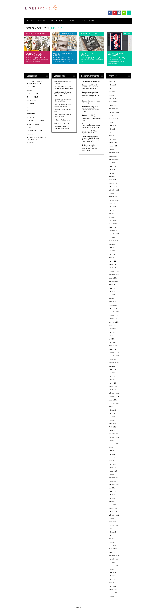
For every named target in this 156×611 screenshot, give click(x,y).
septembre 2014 (114, 566)
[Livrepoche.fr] (41, 14)
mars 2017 (112, 464)
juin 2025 (112, 129)
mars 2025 (112, 139)
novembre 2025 (114, 112)
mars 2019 (112, 383)
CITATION (30, 90)
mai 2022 (112, 254)
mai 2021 (112, 295)
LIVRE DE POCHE (33, 124)
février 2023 (113, 224)
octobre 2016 (113, 481)
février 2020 (113, 346)
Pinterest (114, 13)
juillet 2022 (112, 247)
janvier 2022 (113, 268)
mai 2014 (112, 579)
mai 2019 (112, 376)
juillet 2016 (112, 491)
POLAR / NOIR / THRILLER (35, 131)
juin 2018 (112, 413)
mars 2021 (112, 302)
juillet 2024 (112, 166)
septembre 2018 (114, 403)
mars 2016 (112, 505)
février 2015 (113, 549)
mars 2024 (112, 180)
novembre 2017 (114, 437)
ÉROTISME (127, 33)
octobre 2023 (113, 197)
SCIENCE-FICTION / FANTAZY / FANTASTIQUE (89, 35)
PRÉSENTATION (56, 21)
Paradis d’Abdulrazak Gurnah (63, 54)
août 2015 (112, 528)
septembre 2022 (114, 241)
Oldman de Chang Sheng (62, 123)
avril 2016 (112, 501)
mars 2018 (112, 423)
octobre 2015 (113, 522)
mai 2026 (112, 92)
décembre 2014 (114, 556)
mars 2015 (112, 545)
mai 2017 (112, 457)
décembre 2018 (114, 393)
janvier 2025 (113, 146)
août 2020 (112, 325)
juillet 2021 (112, 288)
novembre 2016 (114, 478)
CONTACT (71, 21)
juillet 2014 (112, 572)
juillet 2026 (112, 85)
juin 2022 (112, 251)
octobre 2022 (113, 237)
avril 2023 (112, 217)
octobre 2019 (113, 359)
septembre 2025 (114, 119)
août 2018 (112, 407)
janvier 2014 (113, 593)
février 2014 (113, 589)
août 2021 (112, 285)
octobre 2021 (113, 278)
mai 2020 (112, 335)
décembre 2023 (114, 190)
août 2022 (112, 244)
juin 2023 (112, 210)
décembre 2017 (114, 434)
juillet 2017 (112, 450)
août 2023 (112, 203)
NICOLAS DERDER (87, 21)
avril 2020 (112, 339)
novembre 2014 (114, 559)
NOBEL (73, 33)
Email (124, 13)
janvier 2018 (113, 430)
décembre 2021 (114, 271)
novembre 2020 (114, 315)
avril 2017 (112, 461)
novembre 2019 (114, 356)
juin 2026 (112, 88)
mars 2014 (112, 586)
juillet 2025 (112, 125)
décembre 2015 (114, 515)
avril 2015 (112, 542)
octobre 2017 (113, 440)
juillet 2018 (112, 410)
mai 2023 (112, 214)
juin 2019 (112, 373)
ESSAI (29, 107)
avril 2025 (112, 136)
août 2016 (112, 488)
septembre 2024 (114, 159)
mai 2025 (112, 132)
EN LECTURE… (32, 100)
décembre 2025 (114, 109)
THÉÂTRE (30, 143)
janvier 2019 (113, 390)
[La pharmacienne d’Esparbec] (119, 50)
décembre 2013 (114, 596)
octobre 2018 (113, 400)
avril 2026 (112, 95)
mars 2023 (112, 220)
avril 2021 (112, 298)
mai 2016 (112, 498)
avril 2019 (112, 379)
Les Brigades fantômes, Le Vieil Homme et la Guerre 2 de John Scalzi (63, 94)
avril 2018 (112, 420)
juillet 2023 (112, 207)
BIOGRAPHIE (31, 87)
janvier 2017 (113, 471)
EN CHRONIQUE (32, 97)
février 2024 (113, 183)
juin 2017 (112, 454)
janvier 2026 (113, 105)
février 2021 (113, 305)
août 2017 (112, 447)
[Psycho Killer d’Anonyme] (91, 50)
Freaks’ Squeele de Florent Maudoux (34, 54)
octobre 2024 (113, 156)
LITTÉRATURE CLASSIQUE (36, 121)
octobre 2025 (113, 115)
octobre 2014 (113, 562)
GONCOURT (31, 114)
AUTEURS (41, 21)
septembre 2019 (114, 363)
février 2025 (113, 142)
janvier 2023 (113, 227)
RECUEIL (30, 134)
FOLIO (29, 110)
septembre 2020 (114, 322)
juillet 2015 (112, 532)
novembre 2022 (114, 234)
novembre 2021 (114, 275)
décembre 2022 (114, 230)
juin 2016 (112, 495)
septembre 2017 (114, 444)
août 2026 (112, 81)
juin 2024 (112, 169)
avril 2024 (112, 176)
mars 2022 (112, 261)
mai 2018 (112, 417)
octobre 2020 (113, 318)
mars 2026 (112, 98)
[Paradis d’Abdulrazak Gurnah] (64, 50)
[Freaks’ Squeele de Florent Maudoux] (37, 50)
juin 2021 (112, 291)
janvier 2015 (113, 552)
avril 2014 (112, 583)
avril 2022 (112, 258)
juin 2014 (112, 576)
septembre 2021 (114, 281)
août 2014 (112, 569)
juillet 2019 (112, 369)
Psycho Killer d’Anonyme (87, 54)
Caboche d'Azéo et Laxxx (62, 120)
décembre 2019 (114, 352)
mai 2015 (112, 539)
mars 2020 (112, 342)
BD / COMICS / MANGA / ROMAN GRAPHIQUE (35, 34)
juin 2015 (112, 535)
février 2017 (113, 467)
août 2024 (112, 163)
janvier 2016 (113, 511)
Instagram (119, 13)
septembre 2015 (114, 525)
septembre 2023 (114, 200)
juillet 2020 (112, 329)
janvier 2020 (113, 349)
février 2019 (113, 386)
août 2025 (112, 122)
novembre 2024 (114, 153)
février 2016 (113, 508)
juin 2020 (112, 332)
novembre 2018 (114, 396)
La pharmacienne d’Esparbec (116, 54)
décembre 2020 (114, 312)
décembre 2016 (114, 474)
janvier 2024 (113, 186)
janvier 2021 (113, 308)
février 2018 (113, 427)
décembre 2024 (114, 149)
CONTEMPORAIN (66, 33)
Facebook (110, 13)
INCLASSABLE (85, 33)
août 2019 (112, 366)
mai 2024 (112, 173)
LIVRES (29, 21)
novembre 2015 (114, 518)
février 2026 (113, 102)
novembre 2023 (114, 193)
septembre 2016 (114, 484)
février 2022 (113, 264)
